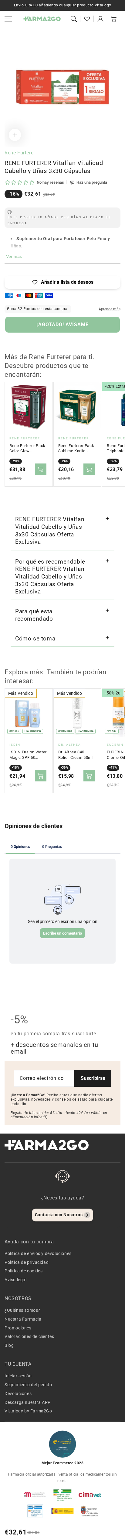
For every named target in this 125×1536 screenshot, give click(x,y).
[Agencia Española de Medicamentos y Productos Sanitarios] (35, 1494)
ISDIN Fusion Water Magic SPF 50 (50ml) (28, 755)
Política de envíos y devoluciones (38, 1253)
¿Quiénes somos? (22, 1310)
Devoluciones (18, 1393)
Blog (9, 1345)
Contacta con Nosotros (59, 1214)
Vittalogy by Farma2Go (28, 1410)
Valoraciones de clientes (29, 1336)
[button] (73, 19)
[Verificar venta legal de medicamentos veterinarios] (35, 1511)
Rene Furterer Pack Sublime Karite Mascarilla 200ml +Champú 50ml (76, 448)
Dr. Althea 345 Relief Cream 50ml (75, 755)
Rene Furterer (20, 153)
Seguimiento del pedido (28, 1384)
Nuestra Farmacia (23, 1319)
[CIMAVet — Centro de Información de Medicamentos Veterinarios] (90, 1494)
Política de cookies (23, 1270)
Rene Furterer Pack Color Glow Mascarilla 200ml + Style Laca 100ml (27, 448)
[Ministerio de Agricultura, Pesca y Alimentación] (62, 1511)
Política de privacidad (27, 1262)
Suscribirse (93, 1078)
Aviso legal (16, 1279)
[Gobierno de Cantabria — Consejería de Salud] (90, 1511)
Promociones (18, 1327)
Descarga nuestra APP (28, 1402)
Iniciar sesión (18, 1375)
